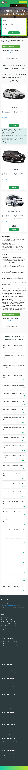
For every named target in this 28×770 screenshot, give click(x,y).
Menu (21, 2)
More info (4, 117)
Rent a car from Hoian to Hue (7, 720)
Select (14, 125)
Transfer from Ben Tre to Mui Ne (7, 743)
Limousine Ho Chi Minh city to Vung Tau (8, 623)
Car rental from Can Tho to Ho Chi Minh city (9, 706)
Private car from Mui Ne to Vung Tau (8, 686)
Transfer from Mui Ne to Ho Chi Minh (8, 684)
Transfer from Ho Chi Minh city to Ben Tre (9, 641)
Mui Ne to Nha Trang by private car (8, 627)
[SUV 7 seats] (14, 156)
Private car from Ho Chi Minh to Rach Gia (9, 656)
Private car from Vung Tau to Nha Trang (9, 732)
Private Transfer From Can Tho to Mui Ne (9, 697)
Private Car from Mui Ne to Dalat (7, 690)
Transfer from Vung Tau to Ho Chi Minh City (9, 730)
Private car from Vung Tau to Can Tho (8, 727)
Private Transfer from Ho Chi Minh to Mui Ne (9, 652)
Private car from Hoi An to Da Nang (8, 716)
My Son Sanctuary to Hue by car (7, 718)
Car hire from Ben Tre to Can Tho (7, 746)
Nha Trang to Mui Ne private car (7, 633)
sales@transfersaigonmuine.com (10, 285)
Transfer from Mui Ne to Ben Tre (7, 688)
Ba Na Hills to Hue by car (6, 755)
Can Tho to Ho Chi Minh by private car (8, 617)
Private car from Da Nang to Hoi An (8, 757)
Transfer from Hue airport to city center (9, 674)
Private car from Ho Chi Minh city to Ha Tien (9, 649)
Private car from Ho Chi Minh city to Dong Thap (10, 647)
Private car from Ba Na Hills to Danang (8, 753)
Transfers (7, 40)
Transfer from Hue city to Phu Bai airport (9, 672)
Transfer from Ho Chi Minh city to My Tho (9, 654)
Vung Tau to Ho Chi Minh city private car (9, 621)
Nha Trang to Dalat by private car (7, 631)
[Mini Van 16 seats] (14, 200)
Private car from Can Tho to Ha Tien (8, 702)
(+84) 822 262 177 (10, 52)
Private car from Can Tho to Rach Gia (8, 700)
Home (2, 40)
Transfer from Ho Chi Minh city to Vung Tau (9, 658)
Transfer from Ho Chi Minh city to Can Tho (9, 629)
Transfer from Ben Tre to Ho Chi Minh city (9, 741)
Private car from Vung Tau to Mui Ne (8, 734)
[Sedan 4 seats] (14, 94)
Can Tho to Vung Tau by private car (8, 708)
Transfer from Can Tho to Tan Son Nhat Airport (10, 704)
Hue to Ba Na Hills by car (6, 668)
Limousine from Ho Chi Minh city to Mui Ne (9, 625)
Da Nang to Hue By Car (5, 759)
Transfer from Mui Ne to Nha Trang (8, 681)
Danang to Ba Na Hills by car (6, 762)
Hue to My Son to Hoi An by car (7, 670)
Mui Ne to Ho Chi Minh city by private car (9, 619)
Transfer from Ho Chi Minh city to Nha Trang (9, 660)
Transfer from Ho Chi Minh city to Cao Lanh (9, 645)
